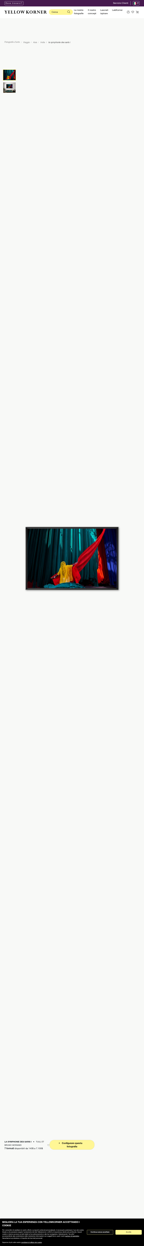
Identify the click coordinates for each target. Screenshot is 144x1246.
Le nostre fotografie (79, 12)
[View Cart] (137, 12)
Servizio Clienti (120, 3)
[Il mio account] (128, 12)
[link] (25, 12)
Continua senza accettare (100, 1232)
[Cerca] (68, 12)
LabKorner (117, 10)
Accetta (128, 1232)
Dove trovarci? (13, 3)
